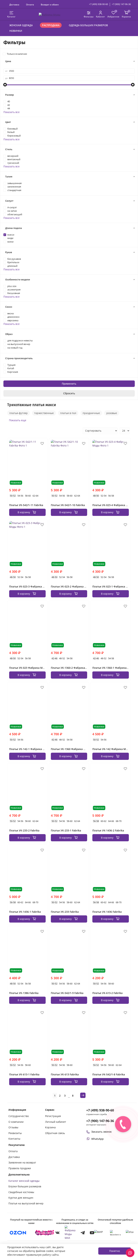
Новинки (15, 30)
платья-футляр (18, 413)
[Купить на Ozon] (18, 1232)
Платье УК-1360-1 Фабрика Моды (113, 667)
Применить (69, 383)
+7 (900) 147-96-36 (121, 4)
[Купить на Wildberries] (44, 1232)
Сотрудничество (18, 1116)
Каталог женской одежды (24, 1180)
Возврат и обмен (50, 4)
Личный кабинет (55, 1121)
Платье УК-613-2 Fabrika (107, 993)
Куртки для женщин (20, 1197)
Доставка (14, 4)
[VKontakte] (57, 1233)
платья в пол (68, 413)
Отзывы (13, 1127)
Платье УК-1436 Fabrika (107, 911)
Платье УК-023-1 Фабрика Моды (112, 586)
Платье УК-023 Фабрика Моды (28, 667)
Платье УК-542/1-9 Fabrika (67, 993)
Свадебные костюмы (21, 1192)
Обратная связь (55, 1133)
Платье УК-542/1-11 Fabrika (26, 505)
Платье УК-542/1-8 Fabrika (108, 1074)
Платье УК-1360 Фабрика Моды (71, 749)
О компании (16, 1121)
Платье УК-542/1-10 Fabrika (68, 505)
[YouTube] (92, 1233)
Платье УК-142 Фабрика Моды (111, 749)
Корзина (50, 1127)
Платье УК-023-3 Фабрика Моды (29, 586)
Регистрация (53, 1116)
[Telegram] (82, 1233)
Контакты (14, 1138)
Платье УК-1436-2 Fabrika (108, 830)
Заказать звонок (101, 1131)
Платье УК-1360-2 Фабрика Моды (72, 667)
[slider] (5, 84)
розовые (111, 413)
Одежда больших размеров (88, 25)
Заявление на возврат (22, 1162)
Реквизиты (15, 1133)
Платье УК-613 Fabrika (65, 1074)
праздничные (91, 413)
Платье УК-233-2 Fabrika (24, 830)
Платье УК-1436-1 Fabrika (25, 911)
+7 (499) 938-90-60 (98, 4)
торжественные (44, 413)
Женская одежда (21, 25)
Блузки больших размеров (24, 1186)
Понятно (114, 1251)
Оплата (30, 4)
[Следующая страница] (83, 1095)
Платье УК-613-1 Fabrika (24, 1074)
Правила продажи (19, 1168)
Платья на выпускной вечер (25, 1203)
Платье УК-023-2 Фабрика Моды (71, 586)
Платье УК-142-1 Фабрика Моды (29, 749)
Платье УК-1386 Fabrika (23, 993)
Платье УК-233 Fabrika (65, 911)
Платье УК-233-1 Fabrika (66, 830)
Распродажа (50, 25)
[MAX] (70, 1233)
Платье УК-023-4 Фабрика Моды (112, 505)
